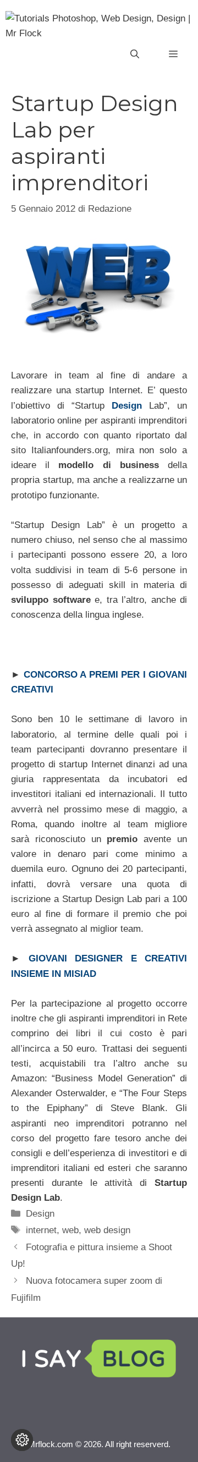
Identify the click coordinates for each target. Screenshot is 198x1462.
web (70, 1230)
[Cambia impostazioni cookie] (22, 1440)
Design (40, 1213)
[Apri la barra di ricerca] (135, 54)
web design (107, 1230)
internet (41, 1230)
